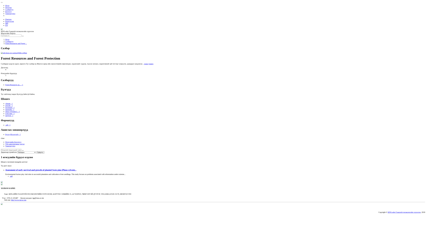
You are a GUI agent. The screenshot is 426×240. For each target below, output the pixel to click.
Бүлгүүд (8, 12)
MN (6, 23)
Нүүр (7, 6)
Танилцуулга (10, 14)
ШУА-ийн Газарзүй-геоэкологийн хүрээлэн (404, 212)
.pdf (11, 176)
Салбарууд (9, 10)
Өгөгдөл (8, 8)
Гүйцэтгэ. (40, 152)
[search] (23, 150)
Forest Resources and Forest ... (16, 43)
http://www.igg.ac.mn (18, 200)
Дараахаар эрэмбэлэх (9, 152)
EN (6, 25)
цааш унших (148, 64)
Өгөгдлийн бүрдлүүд (13, 142)
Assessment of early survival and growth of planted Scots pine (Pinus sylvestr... (40, 170)
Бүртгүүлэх (9, 21)
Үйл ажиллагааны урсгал (15, 144)
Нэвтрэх (8, 19)
